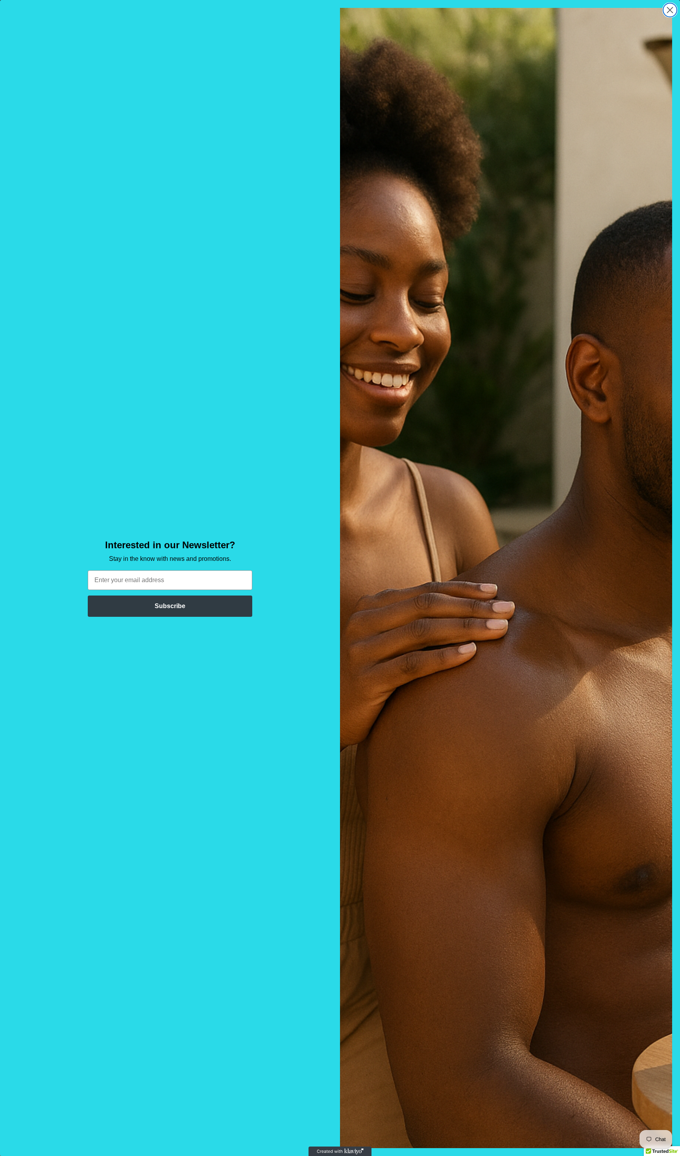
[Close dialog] (670, 10)
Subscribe (170, 606)
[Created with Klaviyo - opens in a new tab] (340, 1151)
